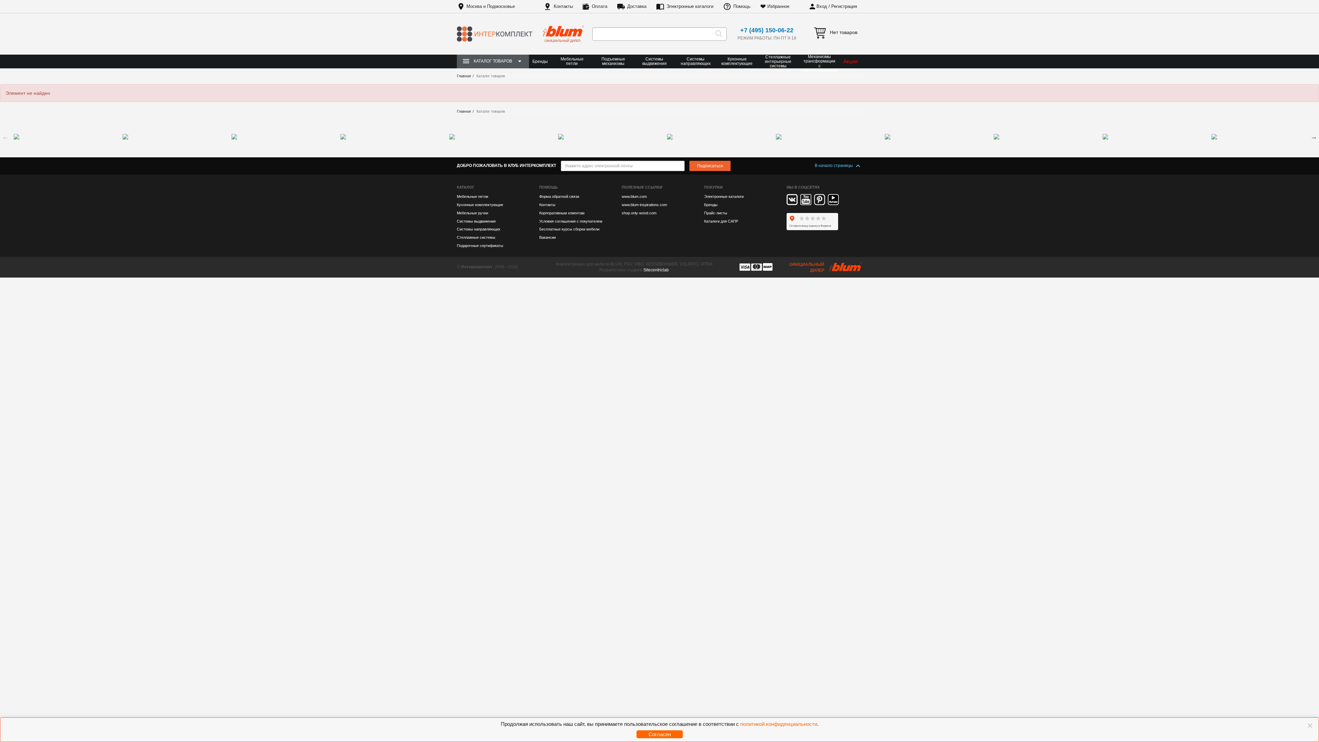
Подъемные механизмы (613, 61)
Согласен (660, 734)
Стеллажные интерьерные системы (778, 61)
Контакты (563, 6)
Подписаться (710, 166)
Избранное (778, 6)
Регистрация (844, 6)
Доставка (636, 6)
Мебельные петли (572, 61)
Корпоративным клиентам (562, 213)
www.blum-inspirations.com (644, 205)
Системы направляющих (696, 61)
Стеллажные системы (476, 237)
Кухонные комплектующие (737, 61)
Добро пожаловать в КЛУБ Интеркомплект (506, 165)
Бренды (540, 61)
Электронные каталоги (689, 6)
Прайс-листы (715, 213)
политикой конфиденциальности (778, 724)
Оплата (599, 6)
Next (1313, 136)
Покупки (713, 187)
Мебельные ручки (472, 213)
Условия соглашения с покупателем (570, 221)
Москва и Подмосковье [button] (490, 6)
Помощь (742, 6)
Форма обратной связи (559, 196)
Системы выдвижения (654, 61)
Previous (5, 136)
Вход (821, 6)
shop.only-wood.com (639, 213)
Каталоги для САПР (721, 221)
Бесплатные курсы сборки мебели (569, 229)
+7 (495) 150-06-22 (766, 30)
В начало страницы (834, 165)
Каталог (465, 187)
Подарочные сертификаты (480, 246)
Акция (850, 61)
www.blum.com (634, 196)
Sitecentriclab (656, 270)
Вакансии (547, 237)
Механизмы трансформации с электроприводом (819, 64)
